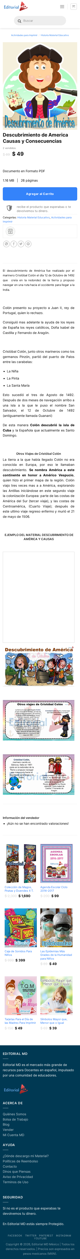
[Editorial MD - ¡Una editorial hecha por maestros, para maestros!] (16, 6)
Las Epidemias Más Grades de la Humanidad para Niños (56, 955)
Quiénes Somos (14, 1114)
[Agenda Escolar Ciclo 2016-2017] (56, 863)
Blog (6, 1124)
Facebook (15, 1235)
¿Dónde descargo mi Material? (26, 1156)
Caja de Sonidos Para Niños (18, 953)
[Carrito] (74, 6)
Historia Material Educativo (55, 35)
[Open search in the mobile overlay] (40, 20)
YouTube (40, 1238)
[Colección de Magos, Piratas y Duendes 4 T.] (21, 863)
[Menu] (62, 6)
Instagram (63, 1235)
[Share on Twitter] (21, 244)
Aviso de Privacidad (18, 1177)
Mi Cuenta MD (13, 1135)
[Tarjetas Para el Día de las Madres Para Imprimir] (21, 995)
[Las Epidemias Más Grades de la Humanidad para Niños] (56, 927)
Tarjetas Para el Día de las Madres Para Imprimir (20, 1021)
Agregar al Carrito (40, 194)
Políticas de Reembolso (20, 1161)
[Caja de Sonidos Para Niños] (21, 927)
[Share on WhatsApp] (6, 244)
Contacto (10, 1166)
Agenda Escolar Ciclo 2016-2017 (54, 888)
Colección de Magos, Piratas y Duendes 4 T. (19, 888)
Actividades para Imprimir (24, 35)
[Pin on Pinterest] (28, 244)
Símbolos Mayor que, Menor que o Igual (53, 1021)
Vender (8, 1130)
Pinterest (46, 1235)
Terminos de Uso (15, 1182)
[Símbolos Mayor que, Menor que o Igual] (56, 995)
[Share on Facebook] (13, 244)
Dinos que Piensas (17, 1171)
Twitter (30, 1235)
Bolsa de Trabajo (15, 1119)
